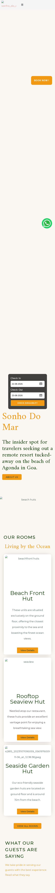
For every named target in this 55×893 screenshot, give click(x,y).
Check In (16, 378)
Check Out (17, 389)
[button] (22, 5)
